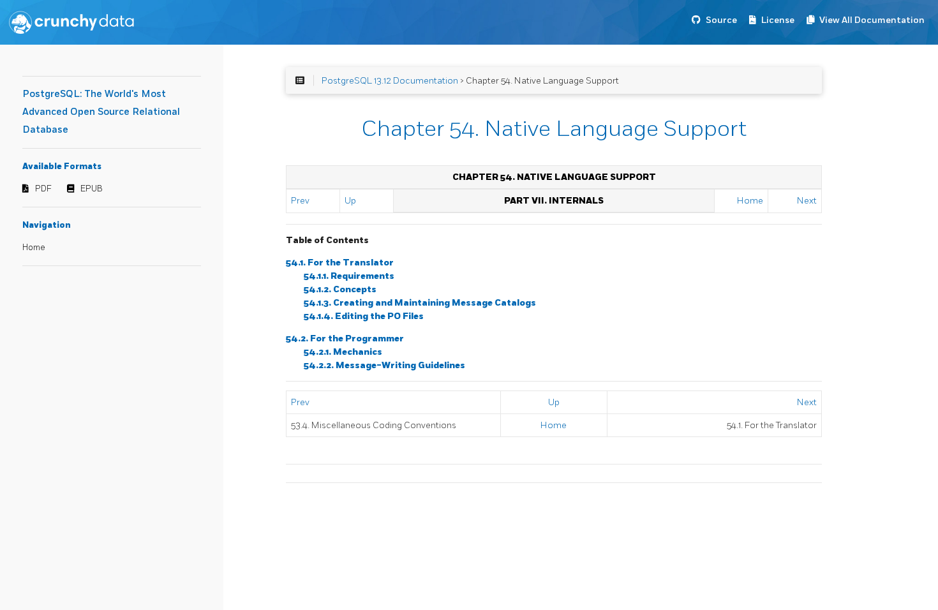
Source (721, 20)
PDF (43, 189)
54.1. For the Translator (340, 262)
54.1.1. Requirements (349, 276)
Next (807, 200)
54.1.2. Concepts (340, 289)
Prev (300, 200)
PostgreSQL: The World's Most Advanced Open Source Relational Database (101, 112)
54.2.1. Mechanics (343, 351)
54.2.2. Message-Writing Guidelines (384, 365)
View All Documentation (872, 20)
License (777, 20)
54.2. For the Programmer (345, 338)
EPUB (91, 189)
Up (350, 200)
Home (33, 247)
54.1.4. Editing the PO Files (364, 316)
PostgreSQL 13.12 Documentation (390, 80)
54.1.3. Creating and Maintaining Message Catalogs (420, 302)
